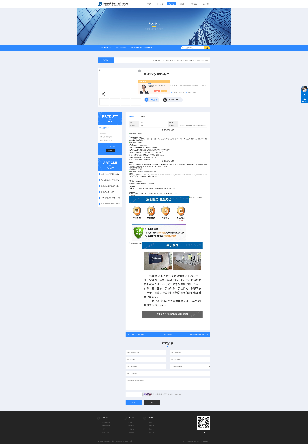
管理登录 (199, 441)
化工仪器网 (192, 441)
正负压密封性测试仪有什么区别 (110, 198)
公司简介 (131, 422)
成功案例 (151, 429)
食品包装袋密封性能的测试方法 (110, 204)
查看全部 (110, 150)
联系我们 (206, 4)
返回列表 (169, 334)
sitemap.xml (206, 441)
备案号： (132, 441)
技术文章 (194, 4)
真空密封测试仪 (139, 334)
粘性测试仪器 (105, 432)
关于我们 (160, 4)
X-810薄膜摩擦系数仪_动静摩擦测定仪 (141, 47)
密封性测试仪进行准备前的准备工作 (111, 186)
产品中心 (171, 4)
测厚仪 (103, 429)
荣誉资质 (131, 425)
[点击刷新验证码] (147, 394)
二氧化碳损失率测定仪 (106, 140)
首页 (162, 60)
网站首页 (148, 4)
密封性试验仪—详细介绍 (108, 192)
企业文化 (131, 429)
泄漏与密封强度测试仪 (106, 137)
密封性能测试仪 (178, 60)
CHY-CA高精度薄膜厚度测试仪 (118, 47)
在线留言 (142, 116)
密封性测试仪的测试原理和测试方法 (111, 174)
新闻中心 (183, 4)
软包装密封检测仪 (200, 334)
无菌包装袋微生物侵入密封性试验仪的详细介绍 (111, 180)
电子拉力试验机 (106, 425)
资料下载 (151, 432)
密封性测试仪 (189, 60)
